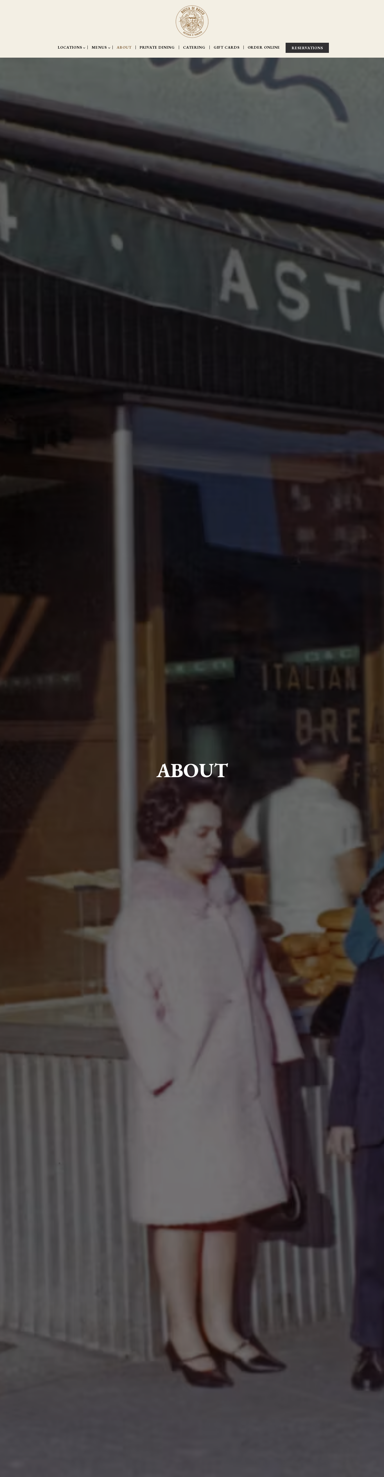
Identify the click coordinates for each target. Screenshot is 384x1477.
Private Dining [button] (157, 47)
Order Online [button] (264, 47)
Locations (71, 47)
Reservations (307, 47)
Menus (100, 47)
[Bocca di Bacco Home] (192, 21)
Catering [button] (194, 47)
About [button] (124, 47)
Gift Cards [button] (227, 47)
